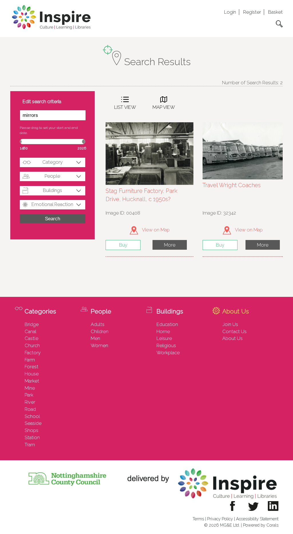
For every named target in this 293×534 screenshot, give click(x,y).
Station (32, 437)
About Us (232, 338)
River (30, 402)
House (32, 374)
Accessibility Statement (257, 518)
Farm (30, 360)
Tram (30, 444)
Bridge (32, 324)
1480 (24, 148)
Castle (31, 338)
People (52, 176)
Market (32, 381)
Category (52, 162)
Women (99, 345)
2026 (82, 148)
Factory (33, 352)
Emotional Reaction (52, 204)
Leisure (164, 338)
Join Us (230, 324)
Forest (31, 366)
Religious (166, 345)
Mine (30, 388)
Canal (30, 331)
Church (32, 345)
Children (99, 331)
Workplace (168, 352)
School (32, 416)
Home (163, 331)
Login (230, 12)
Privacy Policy (220, 518)
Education (167, 324)
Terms (198, 518)
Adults (97, 324)
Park (29, 395)
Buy (123, 245)
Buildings (52, 190)
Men (95, 338)
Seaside (33, 423)
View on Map (155, 230)
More (169, 245)
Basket (275, 12)
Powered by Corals (260, 525)
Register (252, 12)
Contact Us (234, 331)
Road (30, 409)
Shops (31, 430)
